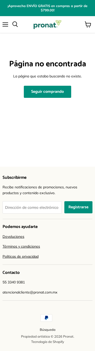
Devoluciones (13, 236)
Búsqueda (47, 330)
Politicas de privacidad (21, 256)
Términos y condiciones (21, 246)
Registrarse (78, 207)
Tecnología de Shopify (47, 342)
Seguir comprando (47, 92)
